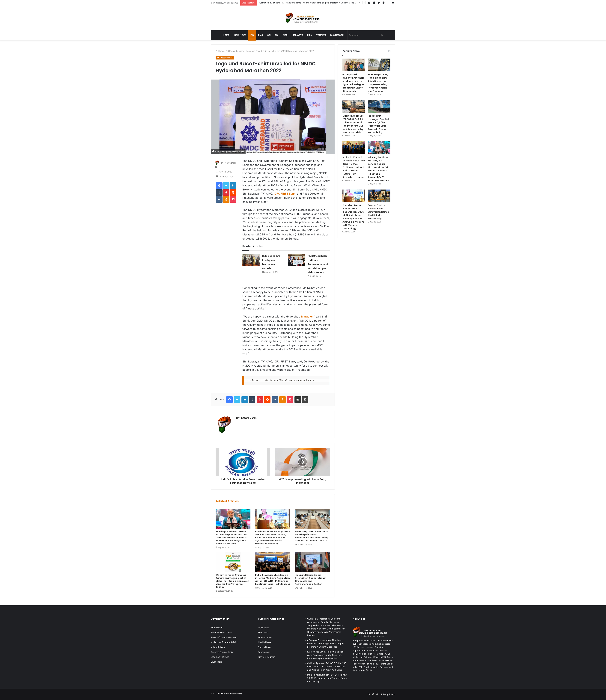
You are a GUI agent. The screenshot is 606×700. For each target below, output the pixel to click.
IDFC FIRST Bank (284, 193)
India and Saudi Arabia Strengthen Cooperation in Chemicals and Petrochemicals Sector (310, 579)
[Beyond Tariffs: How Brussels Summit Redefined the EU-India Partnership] (379, 196)
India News (240, 35)
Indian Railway (218, 647)
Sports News (264, 647)
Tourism (321, 35)
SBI (269, 35)
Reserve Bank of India (222, 652)
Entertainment (265, 637)
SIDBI (285, 35)
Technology (264, 652)
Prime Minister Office (221, 632)
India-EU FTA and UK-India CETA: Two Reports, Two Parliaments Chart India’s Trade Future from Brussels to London (353, 167)
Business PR (337, 35)
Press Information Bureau (224, 637)
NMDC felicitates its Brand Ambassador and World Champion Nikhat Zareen (318, 264)
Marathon (307, 316)
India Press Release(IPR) (230, 693)
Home (226, 35)
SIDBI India (216, 662)
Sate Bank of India (220, 657)
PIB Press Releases (235, 51)
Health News (264, 642)
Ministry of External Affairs (224, 642)
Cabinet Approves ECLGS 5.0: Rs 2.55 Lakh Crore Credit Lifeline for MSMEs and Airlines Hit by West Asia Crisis (353, 124)
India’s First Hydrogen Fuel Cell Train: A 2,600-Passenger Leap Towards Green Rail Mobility (378, 124)
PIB (252, 35)
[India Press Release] (303, 18)
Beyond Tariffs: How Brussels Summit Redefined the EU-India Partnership (378, 212)
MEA (309, 35)
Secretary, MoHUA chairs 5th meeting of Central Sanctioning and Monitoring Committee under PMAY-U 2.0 (312, 536)
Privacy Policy (388, 694)
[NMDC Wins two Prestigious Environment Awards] (251, 260)
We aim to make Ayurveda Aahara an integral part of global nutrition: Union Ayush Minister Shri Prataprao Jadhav (232, 581)
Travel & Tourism (266, 657)
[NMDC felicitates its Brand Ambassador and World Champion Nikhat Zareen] (296, 260)
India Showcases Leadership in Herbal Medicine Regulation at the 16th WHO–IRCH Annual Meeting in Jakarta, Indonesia (272, 579)
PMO (260, 35)
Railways (298, 35)
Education (263, 632)
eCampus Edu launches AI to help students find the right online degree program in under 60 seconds (353, 83)
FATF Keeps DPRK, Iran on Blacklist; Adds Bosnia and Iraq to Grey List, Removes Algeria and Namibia (378, 83)
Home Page (217, 627)
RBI (276, 35)
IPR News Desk (228, 163)
